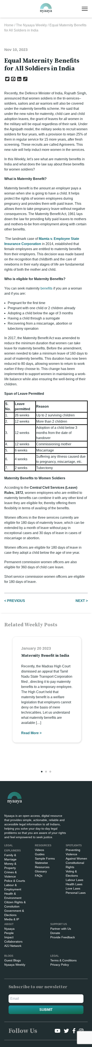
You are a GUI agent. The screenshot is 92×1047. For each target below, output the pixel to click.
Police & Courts (14, 880)
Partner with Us (60, 928)
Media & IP (11, 919)
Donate (55, 933)
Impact (8, 937)
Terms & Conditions (63, 960)
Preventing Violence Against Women (76, 854)
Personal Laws (76, 892)
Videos (39, 850)
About (8, 924)
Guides (40, 854)
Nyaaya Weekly (14, 964)
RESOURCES (43, 845)
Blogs (8, 955)
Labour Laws (74, 880)
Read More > (31, 733)
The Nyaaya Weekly (31, 25)
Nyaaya (9, 928)
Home (8, 25)
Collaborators (13, 941)
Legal (54, 955)
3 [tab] (50, 771)
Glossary (41, 871)
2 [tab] (46, 771)
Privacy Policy (59, 964)
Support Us (58, 924)
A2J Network (12, 945)
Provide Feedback (62, 937)
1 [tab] (42, 771)
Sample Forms (45, 858)
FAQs (38, 875)
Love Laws (73, 888)
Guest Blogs (12, 960)
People (9, 933)
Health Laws (74, 884)
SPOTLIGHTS (74, 845)
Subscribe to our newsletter (38, 987)
